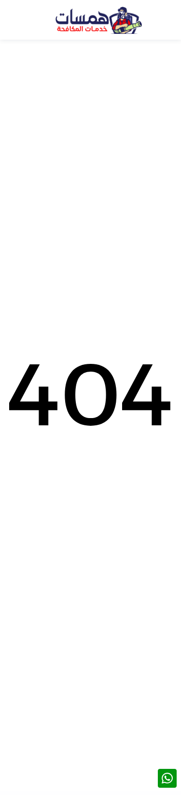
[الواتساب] (167, 778)
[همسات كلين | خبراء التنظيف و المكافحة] (98, 20)
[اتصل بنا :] (167, 757)
